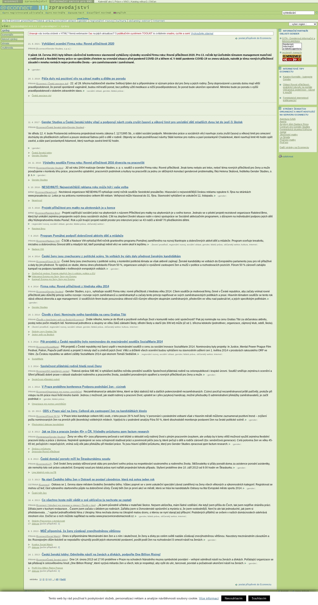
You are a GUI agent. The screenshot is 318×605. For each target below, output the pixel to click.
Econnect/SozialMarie (47, 347)
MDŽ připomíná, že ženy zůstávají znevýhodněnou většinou (80, 531)
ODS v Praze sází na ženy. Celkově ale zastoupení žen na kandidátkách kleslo (95, 411)
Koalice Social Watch (42, 544)
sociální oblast (94, 91)
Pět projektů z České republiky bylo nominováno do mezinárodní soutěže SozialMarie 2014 (101, 341)
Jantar (283, 132)
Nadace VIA (38, 249)
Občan (152, 1)
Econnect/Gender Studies (50, 168)
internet (253, 244)
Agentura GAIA (288, 119)
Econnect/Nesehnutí (46, 192)
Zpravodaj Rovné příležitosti (45, 451)
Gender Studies (40, 155)
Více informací (209, 598)
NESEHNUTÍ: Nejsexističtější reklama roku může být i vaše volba (85, 187)
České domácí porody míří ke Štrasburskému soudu (75, 458)
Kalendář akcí (105, 1)
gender (36, 69)
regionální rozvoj (40, 224)
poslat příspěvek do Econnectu (255, 38)
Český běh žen (39, 493)
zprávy (5, 30)
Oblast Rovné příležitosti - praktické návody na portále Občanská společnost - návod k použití (299, 88)
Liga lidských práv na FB (44, 472)
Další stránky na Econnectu (294, 147)
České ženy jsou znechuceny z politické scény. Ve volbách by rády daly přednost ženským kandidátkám (111, 256)
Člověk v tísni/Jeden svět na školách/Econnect (60, 319)
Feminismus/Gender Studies (51, 437)
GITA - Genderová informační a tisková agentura (298, 39)
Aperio (283, 121)
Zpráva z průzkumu (41, 448)
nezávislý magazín (292, 52)
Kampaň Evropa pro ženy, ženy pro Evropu (53, 279)
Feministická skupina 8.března (296, 129)
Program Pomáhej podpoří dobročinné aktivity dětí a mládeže (81, 235)
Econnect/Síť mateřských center (53, 371)
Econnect (44, 484)
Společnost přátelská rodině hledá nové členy (71, 366)
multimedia (7, 47)
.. (53, 579)
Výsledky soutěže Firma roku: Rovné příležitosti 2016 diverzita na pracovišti (94, 162)
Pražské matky (288, 139)
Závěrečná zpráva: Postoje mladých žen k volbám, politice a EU (63, 273)
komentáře (7, 34)
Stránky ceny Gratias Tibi (44, 331)
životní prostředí (160, 244)
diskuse (35, 523)
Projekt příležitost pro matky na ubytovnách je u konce (78, 207)
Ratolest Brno (38, 228)
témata (5, 43)
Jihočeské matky (289, 134)
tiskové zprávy (9, 39)
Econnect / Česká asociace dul (52, 83)
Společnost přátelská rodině (46, 379)
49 (57, 579)
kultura (244, 244)
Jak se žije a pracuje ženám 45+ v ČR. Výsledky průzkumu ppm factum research (95, 431)
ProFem (284, 142)
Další (63, 579)
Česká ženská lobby (42, 152)
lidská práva (117, 91)
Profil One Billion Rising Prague (47, 568)
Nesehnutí (37, 200)
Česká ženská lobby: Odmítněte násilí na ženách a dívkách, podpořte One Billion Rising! (101, 554)
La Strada (285, 137)
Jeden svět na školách (43, 334)
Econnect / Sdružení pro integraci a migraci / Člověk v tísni (66, 505)
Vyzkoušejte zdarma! (202, 33)
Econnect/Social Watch (48, 536)
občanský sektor (95, 224)
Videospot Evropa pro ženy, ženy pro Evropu (54, 276)
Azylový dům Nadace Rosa (294, 124)
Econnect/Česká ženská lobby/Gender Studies (60, 127)
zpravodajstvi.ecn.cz (24, 26)
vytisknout (287, 156)
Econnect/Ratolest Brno (47, 213)
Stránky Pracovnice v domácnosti (48, 521)
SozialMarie (37, 359)
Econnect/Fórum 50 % (48, 261)
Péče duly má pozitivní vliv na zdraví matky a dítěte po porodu (84, 78)
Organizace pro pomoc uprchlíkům (49, 404)
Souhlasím (259, 598)
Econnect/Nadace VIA (48, 241)
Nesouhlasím (234, 598)
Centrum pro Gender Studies (295, 126)
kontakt (284, 591)
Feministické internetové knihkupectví (295, 99)
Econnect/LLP (44, 464)
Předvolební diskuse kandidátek (48, 424)
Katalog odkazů (139, 1)
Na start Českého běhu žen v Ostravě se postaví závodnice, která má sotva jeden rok (98, 479)
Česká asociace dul (41, 95)
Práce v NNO (122, 1)
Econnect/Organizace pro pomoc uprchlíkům (59, 391)
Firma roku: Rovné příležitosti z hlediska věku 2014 (74, 286)
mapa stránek (302, 591)
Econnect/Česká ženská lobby (52, 559)
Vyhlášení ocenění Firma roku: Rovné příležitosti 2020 (78, 43)
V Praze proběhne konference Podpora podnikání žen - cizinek (84, 386)
